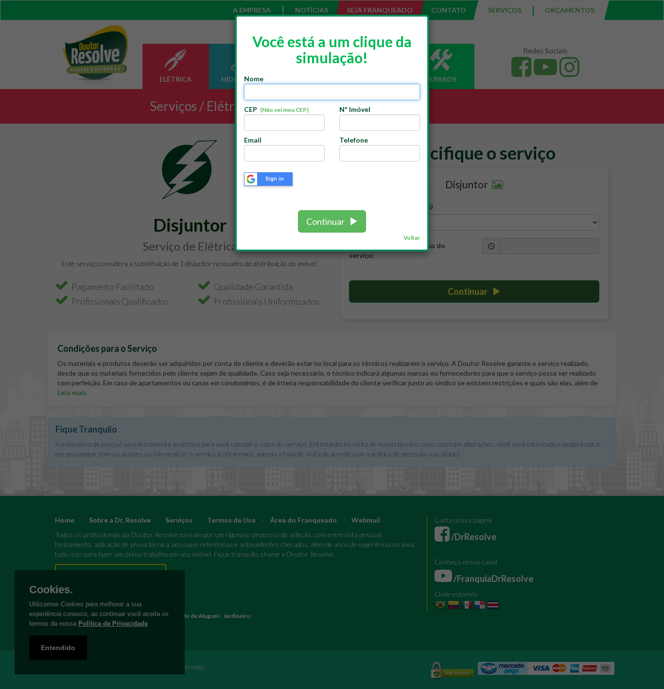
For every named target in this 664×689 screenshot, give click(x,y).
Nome (253, 78)
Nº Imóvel (354, 109)
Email (253, 140)
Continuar (327, 221)
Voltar (411, 237)
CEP (276, 109)
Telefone (353, 140)
